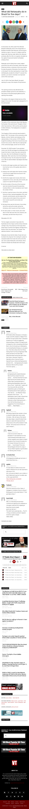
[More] (23, 22)
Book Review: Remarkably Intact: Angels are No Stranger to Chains (7, 291)
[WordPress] (18, 796)
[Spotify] (6, 796)
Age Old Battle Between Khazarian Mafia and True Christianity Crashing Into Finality (18, 311)
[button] (2, 3)
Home (2, 6)
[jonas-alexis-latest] (12, 689)
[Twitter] (7, 22)
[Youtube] (22, 796)
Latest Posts (5, 588)
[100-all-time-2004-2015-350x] (13, 744)
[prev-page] (2, 323)
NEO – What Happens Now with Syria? (21, 290)
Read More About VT (16, 780)
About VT (3, 270)
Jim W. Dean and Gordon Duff (8, 16)
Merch (12, 803)
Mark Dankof (11, 702)
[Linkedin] (17, 22)
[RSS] (23, 792)
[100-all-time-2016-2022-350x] (13, 752)
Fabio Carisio (14, 701)
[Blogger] (4, 792)
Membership (22, 801)
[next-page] (4, 323)
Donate (16, 801)
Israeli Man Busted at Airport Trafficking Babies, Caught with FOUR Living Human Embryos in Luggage (13, 603)
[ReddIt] (20, 22)
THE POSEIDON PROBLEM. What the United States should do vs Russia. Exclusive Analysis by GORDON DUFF (14, 646)
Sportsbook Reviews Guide (18, 805)
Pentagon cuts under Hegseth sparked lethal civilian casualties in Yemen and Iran (14, 636)
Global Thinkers (5, 719)
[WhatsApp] (13, 22)
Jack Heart (20, 701)
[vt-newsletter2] (12, 715)
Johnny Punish (14, 707)
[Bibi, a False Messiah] (4, 318)
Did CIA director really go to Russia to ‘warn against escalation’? (14, 620)
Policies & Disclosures (12, 270)
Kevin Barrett (16, 698)
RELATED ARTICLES (6, 297)
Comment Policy (23, 270)
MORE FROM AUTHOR (18, 297)
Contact (21, 803)
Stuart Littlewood (19, 702)
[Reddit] (16, 792)
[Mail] (12, 792)
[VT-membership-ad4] (14, 547)
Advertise (17, 803)
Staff (9, 801)
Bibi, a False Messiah (14, 316)
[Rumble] (19, 792)
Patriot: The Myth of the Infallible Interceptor (11, 655)
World (6, 6)
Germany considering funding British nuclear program (12, 628)
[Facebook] (8, 792)
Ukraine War (4, 313)
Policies (12, 801)
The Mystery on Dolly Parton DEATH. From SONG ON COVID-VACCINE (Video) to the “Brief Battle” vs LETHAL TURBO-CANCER (14, 593)
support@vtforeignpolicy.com (17, 783)
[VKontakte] (14, 796)
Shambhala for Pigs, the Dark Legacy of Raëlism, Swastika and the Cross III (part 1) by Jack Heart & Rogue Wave (14, 664)
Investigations (4, 304)
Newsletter (8, 803)
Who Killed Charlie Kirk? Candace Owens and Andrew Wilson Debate (15, 611)
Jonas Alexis (9, 698)
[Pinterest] (10, 22)
